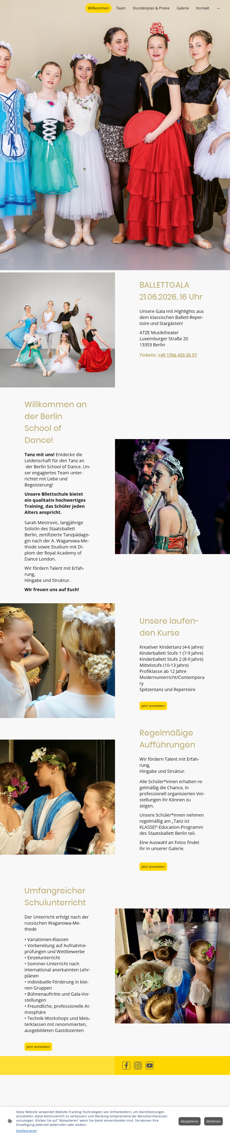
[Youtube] (150, 1065)
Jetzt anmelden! (153, 706)
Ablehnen (213, 1121)
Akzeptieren (190, 1121)
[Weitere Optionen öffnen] (218, 8)
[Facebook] (126, 1065)
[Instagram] (138, 1065)
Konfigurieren (26, 1131)
